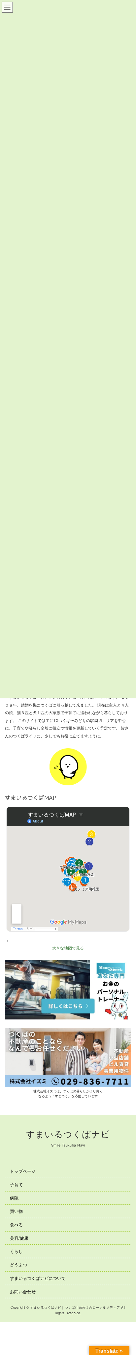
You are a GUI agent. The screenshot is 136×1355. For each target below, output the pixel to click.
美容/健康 (19, 1238)
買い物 (16, 1211)
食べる (16, 1224)
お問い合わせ (23, 1291)
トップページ (23, 1171)
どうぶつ (18, 1264)
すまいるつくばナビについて (38, 1278)
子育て (16, 1184)
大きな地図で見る (68, 947)
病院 (14, 1198)
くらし (16, 1251)
